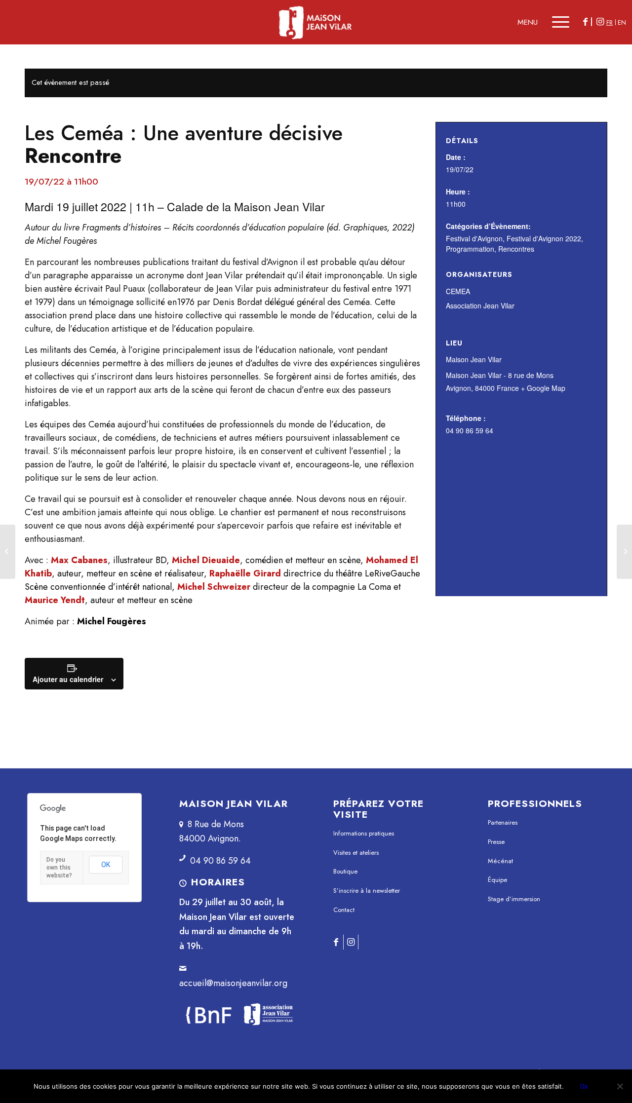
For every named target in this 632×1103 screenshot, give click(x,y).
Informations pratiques (363, 833)
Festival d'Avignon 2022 (544, 238)
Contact (344, 909)
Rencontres (516, 249)
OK (105, 865)
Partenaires (502, 822)
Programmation (470, 249)
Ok (584, 1086)
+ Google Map (543, 388)
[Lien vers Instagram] (599, 21)
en (622, 22)
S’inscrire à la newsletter (366, 890)
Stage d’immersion (514, 899)
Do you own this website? (59, 867)
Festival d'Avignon (474, 238)
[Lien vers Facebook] (585, 21)
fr (609, 22)
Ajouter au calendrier (68, 679)
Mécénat (500, 861)
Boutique (345, 871)
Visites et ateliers (356, 852)
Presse (496, 841)
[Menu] (556, 22)
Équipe (497, 879)
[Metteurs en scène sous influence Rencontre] (7, 552)
